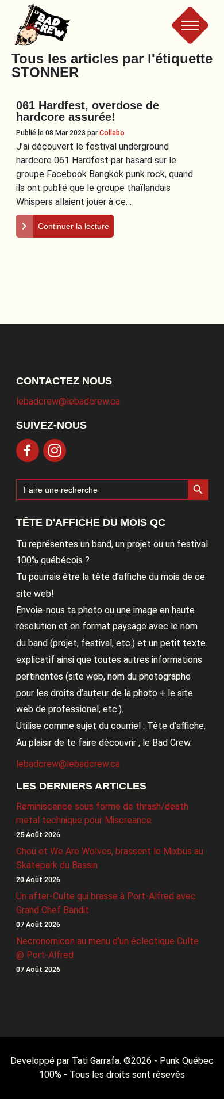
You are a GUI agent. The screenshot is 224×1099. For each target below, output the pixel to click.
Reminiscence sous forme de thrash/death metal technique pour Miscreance (102, 813)
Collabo (112, 132)
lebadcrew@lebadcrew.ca (68, 401)
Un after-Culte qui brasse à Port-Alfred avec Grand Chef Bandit (106, 903)
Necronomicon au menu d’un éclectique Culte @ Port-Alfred (107, 948)
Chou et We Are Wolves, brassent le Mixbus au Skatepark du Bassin (109, 858)
